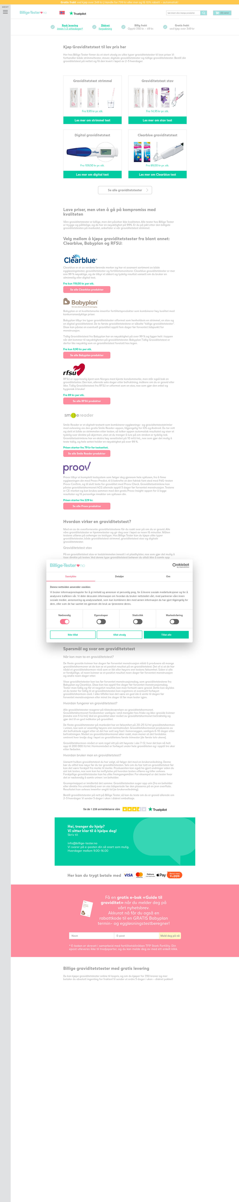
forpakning (105, 27)
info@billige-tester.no (82, 843)
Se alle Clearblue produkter (86, 289)
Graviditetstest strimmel (92, 81)
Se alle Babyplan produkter (86, 355)
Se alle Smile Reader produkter (86, 453)
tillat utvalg (119, 634)
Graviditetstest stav (157, 81)
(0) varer (224, 13)
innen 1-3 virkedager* (70, 27)
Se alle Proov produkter (87, 506)
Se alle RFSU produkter (87, 400)
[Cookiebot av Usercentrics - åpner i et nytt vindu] (175, 565)
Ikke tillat (73, 634)
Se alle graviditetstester (125, 190)
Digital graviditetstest (92, 135)
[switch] (101, 621)
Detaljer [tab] (119, 576)
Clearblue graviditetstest (157, 135)
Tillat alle (166, 634)
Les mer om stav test (157, 120)
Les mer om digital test (92, 174)
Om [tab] (168, 576)
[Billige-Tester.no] (34, 13)
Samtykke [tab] (70, 576)
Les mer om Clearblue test (157, 174)
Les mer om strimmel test (92, 120)
